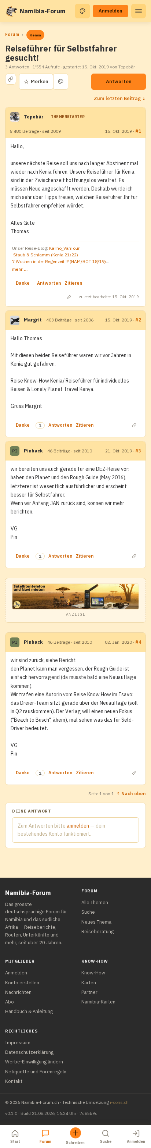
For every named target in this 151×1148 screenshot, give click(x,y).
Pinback (33, 451)
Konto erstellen (22, 983)
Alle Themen (94, 902)
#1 (138, 131)
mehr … (19, 269)
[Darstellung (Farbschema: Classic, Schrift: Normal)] (82, 11)
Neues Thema (96, 922)
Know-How (93, 973)
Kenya (35, 35)
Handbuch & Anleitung (29, 1011)
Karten (88, 983)
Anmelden (110, 11)
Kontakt (13, 1081)
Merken (36, 81)
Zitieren (73, 283)
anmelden (78, 825)
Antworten (119, 81)
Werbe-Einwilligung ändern (34, 1062)
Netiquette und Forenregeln (35, 1072)
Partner (89, 992)
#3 (138, 451)
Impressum (17, 1042)
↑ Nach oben (131, 793)
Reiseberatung (97, 931)
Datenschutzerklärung (29, 1052)
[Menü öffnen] (138, 11)
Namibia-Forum (43, 11)
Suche (88, 912)
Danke (23, 283)
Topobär (34, 117)
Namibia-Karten (98, 1002)
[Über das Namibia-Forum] (11, 11)
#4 (138, 642)
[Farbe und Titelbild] (60, 82)
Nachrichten (18, 992)
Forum (12, 34)
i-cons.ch (119, 1102)
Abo (9, 1002)
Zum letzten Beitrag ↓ (120, 98)
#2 (138, 320)
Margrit (33, 320)
